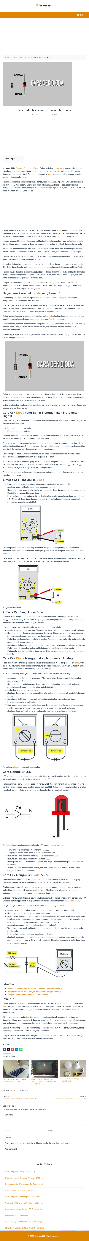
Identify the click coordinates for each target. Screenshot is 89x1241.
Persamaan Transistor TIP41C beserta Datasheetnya (20, 1097)
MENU (82, 15)
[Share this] (4, 1049)
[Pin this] (12, 1049)
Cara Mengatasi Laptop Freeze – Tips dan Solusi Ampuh (15, 1080)
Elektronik (13, 1090)
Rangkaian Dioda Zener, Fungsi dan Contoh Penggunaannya (34, 991)
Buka (18, 159)
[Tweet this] (8, 1049)
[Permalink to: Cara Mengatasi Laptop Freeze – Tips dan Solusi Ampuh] (16, 1069)
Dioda (36, 293)
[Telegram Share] (16, 1049)
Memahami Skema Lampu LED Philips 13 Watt (71, 1080)
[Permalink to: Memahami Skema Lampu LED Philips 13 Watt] (73, 1068)
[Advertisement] (44, 36)
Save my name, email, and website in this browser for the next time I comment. (37, 1143)
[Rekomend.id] (44, 4)
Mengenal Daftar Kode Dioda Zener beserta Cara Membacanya (34, 988)
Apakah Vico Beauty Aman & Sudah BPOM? (71, 1097)
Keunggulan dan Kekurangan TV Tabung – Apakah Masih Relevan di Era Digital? (44, 1081)
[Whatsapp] (20, 1049)
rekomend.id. (40, 1236)
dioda (50, 174)
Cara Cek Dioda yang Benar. (27, 168)
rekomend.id (59, 168)
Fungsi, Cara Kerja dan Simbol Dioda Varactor (27, 994)
